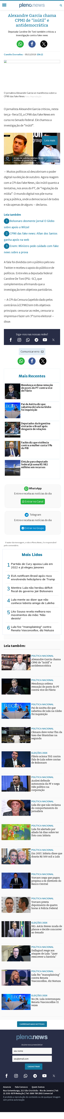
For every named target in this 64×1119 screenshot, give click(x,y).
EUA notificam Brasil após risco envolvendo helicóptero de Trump (33, 577)
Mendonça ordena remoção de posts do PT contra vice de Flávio (45, 686)
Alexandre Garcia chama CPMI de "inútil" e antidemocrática (46, 662)
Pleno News (32, 5)
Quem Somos (38, 1087)
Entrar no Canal (33, 501)
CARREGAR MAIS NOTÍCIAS (32, 1024)
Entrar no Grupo (34, 528)
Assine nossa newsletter (32, 1045)
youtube (45, 340)
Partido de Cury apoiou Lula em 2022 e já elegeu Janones (32, 565)
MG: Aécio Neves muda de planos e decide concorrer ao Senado (46, 929)
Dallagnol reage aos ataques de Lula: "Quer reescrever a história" (44, 953)
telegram (36, 340)
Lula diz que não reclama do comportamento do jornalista (46, 808)
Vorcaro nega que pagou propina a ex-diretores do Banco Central (46, 880)
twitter (53, 340)
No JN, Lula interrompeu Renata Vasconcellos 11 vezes (45, 1002)
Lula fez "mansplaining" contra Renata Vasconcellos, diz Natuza (32, 628)
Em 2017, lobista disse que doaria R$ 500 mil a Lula (46, 855)
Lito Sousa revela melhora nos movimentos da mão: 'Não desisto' (31, 615)
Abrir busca (61, 5)
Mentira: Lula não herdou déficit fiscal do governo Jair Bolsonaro (32, 589)
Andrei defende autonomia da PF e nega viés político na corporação (45, 785)
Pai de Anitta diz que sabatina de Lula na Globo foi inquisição (46, 711)
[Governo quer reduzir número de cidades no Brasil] (8, 852)
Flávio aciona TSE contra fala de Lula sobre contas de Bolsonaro (46, 759)
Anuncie (7, 1087)
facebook (10, 340)
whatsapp (27, 340)
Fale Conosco (21, 1087)
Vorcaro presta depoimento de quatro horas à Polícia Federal (44, 905)
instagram (19, 340)
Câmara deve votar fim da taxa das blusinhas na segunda (46, 735)
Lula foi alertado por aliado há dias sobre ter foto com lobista (45, 832)
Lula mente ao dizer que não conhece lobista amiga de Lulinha (32, 601)
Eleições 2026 (39, 752)
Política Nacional (42, 655)
